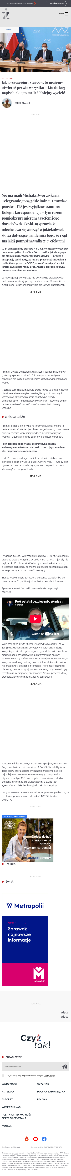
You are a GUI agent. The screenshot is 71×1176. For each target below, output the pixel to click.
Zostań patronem (56, 3)
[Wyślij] (64, 1066)
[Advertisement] (35, 153)
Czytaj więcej (49, 1076)
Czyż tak (43, 1084)
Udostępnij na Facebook (14, 816)
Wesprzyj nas (11, 1107)
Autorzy (7, 1099)
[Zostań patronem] (27, 1139)
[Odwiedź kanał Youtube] (35, 1139)
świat (9, 881)
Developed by (37, 1147)
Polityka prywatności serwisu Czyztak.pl (17, 1117)
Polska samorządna (51, 1092)
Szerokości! (10, 1084)
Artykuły (8, 1092)
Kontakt (7, 1126)
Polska (9, 30)
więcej (65, 1012)
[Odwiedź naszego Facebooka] (44, 1139)
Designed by (7, 1147)
